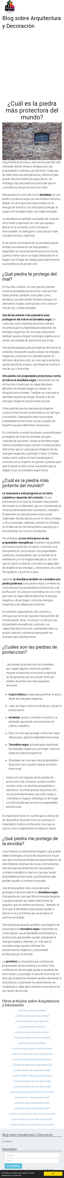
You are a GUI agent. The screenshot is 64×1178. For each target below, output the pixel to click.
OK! (53, 1173)
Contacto (7, 1141)
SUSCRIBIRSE (13, 1166)
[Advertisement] (32, 64)
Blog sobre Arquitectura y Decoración (31, 22)
